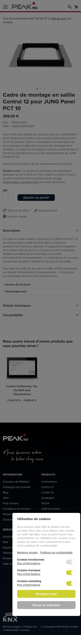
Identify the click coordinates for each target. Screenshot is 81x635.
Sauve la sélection (46, 605)
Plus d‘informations (28, 563)
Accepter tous (46, 593)
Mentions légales (27, 552)
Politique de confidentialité (56, 552)
